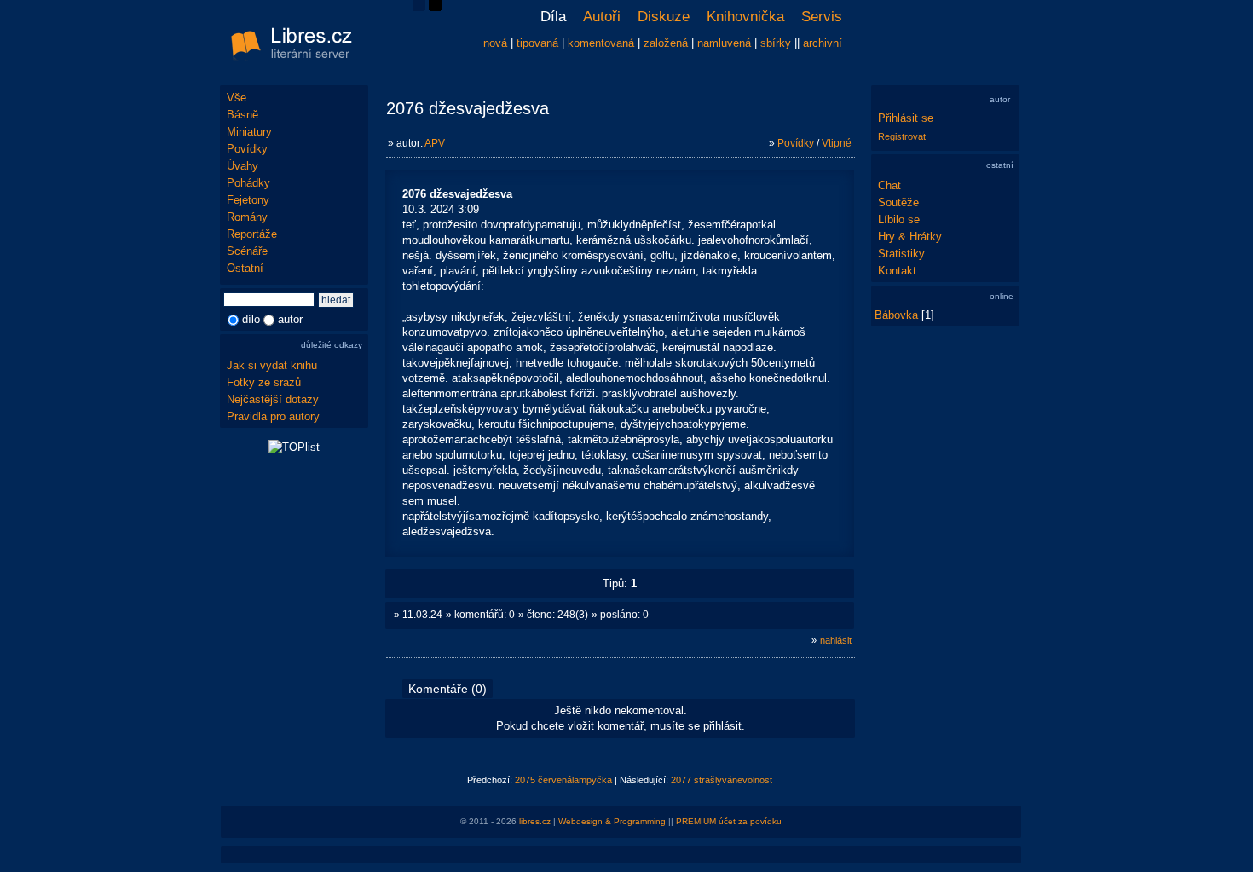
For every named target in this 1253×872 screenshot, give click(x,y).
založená (666, 43)
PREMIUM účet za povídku (729, 821)
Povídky (247, 148)
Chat (889, 185)
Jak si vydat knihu (272, 365)
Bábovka (896, 315)
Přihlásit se (905, 118)
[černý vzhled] (435, 7)
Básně (242, 114)
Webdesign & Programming (612, 821)
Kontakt (897, 270)
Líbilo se (899, 219)
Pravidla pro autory (273, 416)
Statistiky (901, 253)
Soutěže (898, 202)
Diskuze (664, 17)
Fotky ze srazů (264, 382)
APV (434, 143)
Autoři (602, 17)
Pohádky (248, 182)
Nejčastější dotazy (273, 399)
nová (495, 43)
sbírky (775, 43)
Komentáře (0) (447, 689)
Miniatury (249, 131)
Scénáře (247, 251)
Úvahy (242, 165)
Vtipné (837, 143)
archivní (822, 43)
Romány (247, 217)
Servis (821, 17)
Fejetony (248, 199)
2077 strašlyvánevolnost (721, 780)
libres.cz (535, 821)
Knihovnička (745, 17)
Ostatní (245, 268)
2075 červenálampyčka (563, 780)
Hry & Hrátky (910, 236)
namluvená (724, 43)
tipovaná (537, 43)
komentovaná (601, 43)
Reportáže (252, 234)
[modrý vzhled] (419, 7)
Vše (236, 97)
